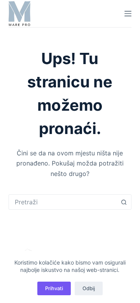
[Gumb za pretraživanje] (123, 202)
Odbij (88, 288)
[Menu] (127, 13)
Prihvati (54, 288)
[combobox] (63, 202)
